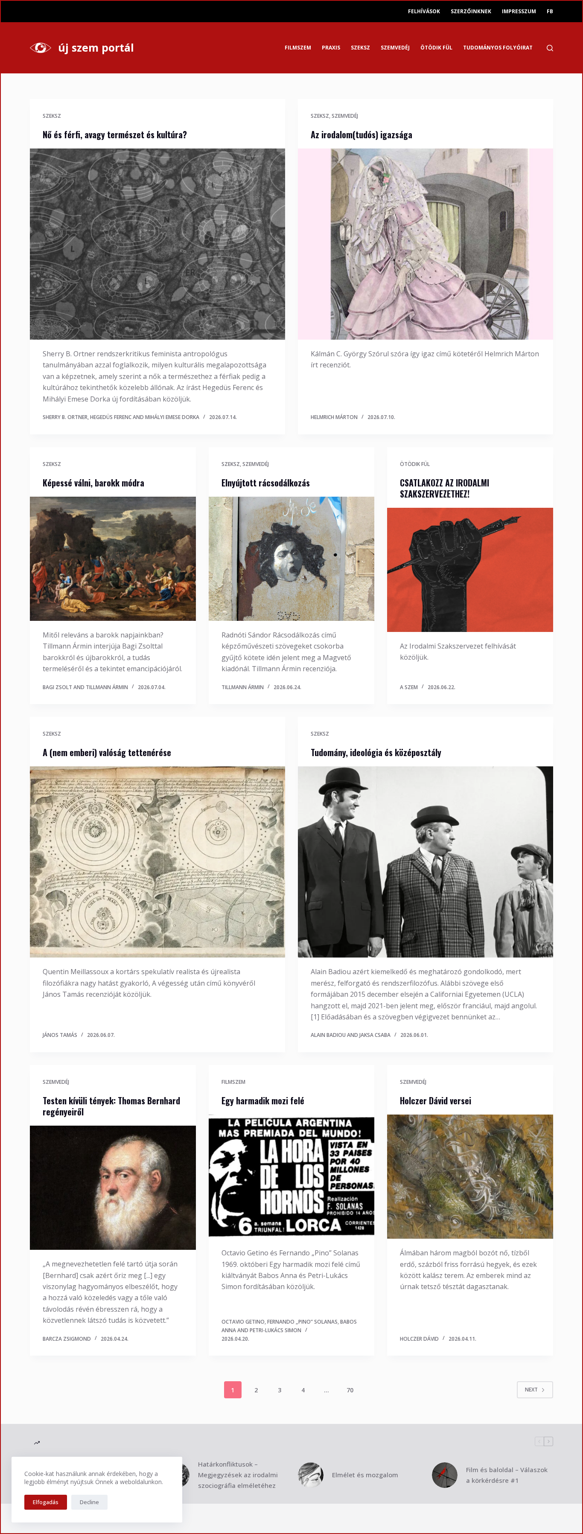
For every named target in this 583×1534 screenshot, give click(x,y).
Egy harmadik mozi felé (263, 1100)
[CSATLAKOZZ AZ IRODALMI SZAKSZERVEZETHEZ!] (470, 570)
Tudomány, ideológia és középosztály (376, 752)
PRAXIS (331, 47)
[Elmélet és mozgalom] (311, 1475)
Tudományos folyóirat (498, 47)
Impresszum (519, 11)
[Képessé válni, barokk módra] (112, 559)
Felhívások (424, 11)
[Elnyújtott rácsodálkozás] (291, 559)
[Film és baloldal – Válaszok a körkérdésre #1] (445, 1475)
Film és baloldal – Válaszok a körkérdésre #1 (507, 1475)
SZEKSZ (360, 47)
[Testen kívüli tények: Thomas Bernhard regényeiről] (112, 1188)
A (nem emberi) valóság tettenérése (107, 752)
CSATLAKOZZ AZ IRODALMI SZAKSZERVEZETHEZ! (444, 488)
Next (531, 1389)
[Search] (550, 48)
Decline (89, 1502)
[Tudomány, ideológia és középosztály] (425, 862)
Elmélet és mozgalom (365, 1474)
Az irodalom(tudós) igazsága (361, 134)
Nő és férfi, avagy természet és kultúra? (115, 134)
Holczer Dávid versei (435, 1100)
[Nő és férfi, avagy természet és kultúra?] (157, 244)
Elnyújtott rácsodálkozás (266, 482)
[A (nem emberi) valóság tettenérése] (157, 862)
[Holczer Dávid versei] (470, 1177)
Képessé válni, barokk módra (93, 482)
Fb (550, 11)
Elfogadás (45, 1502)
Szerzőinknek (471, 11)
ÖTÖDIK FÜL (436, 47)
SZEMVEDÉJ (395, 47)
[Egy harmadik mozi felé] (291, 1177)
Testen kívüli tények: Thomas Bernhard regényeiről (111, 1106)
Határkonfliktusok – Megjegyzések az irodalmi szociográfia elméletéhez (238, 1475)
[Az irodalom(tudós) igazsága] (425, 244)
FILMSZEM (298, 47)
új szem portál (96, 47)
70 (350, 1390)
